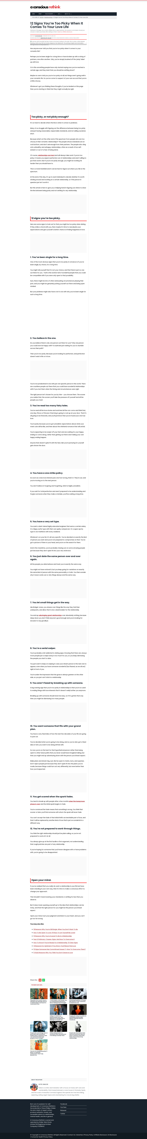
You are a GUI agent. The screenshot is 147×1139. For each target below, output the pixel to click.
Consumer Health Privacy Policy (42, 1137)
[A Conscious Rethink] (45, 7)
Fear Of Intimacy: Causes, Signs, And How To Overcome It (54, 939)
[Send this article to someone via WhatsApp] (43, 980)
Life (59, 14)
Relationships (49, 14)
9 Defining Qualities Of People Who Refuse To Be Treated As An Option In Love (77, 1002)
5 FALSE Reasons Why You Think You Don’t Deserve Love (53, 953)
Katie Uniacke (38, 36)
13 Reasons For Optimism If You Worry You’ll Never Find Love (54, 946)
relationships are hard (46, 155)
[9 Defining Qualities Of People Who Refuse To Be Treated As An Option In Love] (78, 993)
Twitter (62, 1114)
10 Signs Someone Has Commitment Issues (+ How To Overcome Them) (59, 949)
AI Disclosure (112, 1135)
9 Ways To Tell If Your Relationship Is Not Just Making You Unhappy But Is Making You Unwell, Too (57, 1018)
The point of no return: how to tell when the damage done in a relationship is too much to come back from (38, 1002)
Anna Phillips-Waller (46, 38)
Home (41, 17)
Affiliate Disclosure (100, 1135)
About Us (67, 14)
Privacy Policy (88, 1135)
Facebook (63, 1104)
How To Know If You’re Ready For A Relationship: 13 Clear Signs (55, 943)
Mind (33, 14)
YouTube (63, 1107)
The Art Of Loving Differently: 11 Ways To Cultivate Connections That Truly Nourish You (38, 1053)
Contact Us (71, 1135)
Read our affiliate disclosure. (64, 32)
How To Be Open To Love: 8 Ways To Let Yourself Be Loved (54, 933)
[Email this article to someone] (40, 980)
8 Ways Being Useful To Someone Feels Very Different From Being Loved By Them (58, 1034)
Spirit (40, 14)
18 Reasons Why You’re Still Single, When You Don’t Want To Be (55, 929)
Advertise (79, 1135)
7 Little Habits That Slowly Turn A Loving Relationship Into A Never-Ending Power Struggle (58, 1002)
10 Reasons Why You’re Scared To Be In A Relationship (52, 936)
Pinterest (63, 1110)
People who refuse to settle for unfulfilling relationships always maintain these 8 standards (77, 1018)
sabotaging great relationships (50, 615)
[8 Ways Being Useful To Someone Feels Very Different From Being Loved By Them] (58, 1026)
